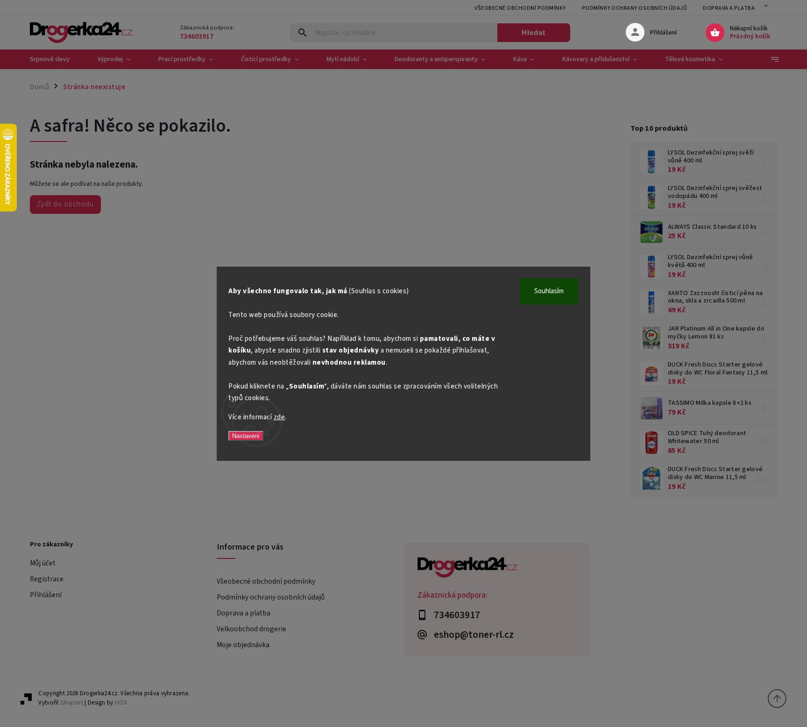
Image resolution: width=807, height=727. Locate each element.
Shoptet (71, 702)
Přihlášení (46, 595)
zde (279, 417)
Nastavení (246, 435)
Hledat (533, 32)
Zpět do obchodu (65, 204)
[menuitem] (57, 59)
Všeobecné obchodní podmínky (520, 8)
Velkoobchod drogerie (251, 629)
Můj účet (43, 563)
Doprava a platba (729, 8)
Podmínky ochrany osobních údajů (634, 8)
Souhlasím (549, 291)
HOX (121, 702)
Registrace (47, 579)
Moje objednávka (243, 645)
